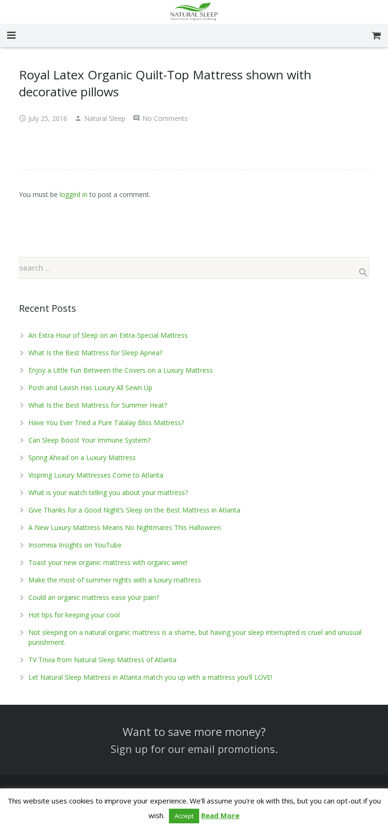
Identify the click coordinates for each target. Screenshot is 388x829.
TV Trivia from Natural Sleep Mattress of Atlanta (102, 659)
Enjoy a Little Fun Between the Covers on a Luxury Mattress (120, 370)
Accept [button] (184, 816)
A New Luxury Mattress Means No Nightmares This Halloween (124, 527)
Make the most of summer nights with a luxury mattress (114, 579)
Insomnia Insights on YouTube (75, 544)
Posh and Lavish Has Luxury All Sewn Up (90, 387)
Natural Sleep (104, 118)
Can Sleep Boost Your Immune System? (89, 440)
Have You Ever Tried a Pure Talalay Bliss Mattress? (106, 422)
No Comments (165, 118)
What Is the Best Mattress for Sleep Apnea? (95, 352)
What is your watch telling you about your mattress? (108, 492)
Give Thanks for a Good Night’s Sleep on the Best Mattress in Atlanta (134, 509)
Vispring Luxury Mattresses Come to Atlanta (95, 474)
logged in (74, 194)
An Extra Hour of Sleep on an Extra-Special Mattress (108, 335)
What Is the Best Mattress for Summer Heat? (97, 405)
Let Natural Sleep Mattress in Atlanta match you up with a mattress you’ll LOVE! (150, 677)
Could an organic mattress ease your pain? (93, 597)
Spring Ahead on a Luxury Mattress (82, 457)
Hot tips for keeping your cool (74, 614)
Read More (220, 815)
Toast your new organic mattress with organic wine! (107, 562)
